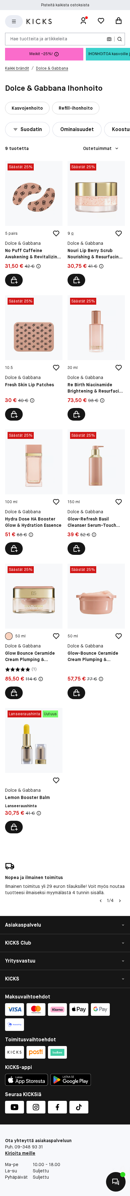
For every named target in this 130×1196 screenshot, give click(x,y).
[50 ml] (9, 636)
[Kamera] (109, 39)
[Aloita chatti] (116, 1182)
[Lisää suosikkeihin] (56, 233)
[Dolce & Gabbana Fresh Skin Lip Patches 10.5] (33, 358)
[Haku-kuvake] (120, 39)
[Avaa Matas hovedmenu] (14, 21)
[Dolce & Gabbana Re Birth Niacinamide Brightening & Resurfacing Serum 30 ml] (96, 358)
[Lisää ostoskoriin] (14, 280)
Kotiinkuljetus (65, 5)
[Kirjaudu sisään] (83, 21)
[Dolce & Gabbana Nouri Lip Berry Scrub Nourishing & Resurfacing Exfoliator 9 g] (96, 223)
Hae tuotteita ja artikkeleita (38, 39)
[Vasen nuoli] (100, 901)
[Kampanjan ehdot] (38, 266)
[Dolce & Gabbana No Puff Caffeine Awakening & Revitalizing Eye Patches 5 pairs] (33, 223)
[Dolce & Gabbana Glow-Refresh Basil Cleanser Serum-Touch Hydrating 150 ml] (96, 492)
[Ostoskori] (118, 21)
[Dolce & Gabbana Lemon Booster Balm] (33, 770)
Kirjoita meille (20, 1153)
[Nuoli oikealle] (120, 901)
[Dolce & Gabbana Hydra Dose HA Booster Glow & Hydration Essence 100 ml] (33, 492)
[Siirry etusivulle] (39, 21)
